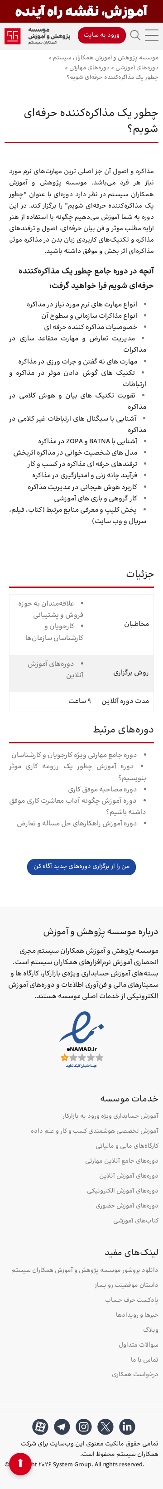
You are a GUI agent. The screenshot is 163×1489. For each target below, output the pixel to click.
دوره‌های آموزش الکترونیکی (122, 1191)
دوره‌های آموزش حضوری (127, 1206)
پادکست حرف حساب (131, 1300)
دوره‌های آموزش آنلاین (55, 670)
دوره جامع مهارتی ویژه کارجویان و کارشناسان (74, 755)
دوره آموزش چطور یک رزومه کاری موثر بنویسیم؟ (77, 772)
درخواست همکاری (135, 1375)
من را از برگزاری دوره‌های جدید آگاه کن (82, 866)
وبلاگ (150, 1330)
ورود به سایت (102, 35)
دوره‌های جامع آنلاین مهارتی (121, 1161)
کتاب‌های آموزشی (135, 1221)
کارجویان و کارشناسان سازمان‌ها (54, 632)
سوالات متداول (138, 1345)
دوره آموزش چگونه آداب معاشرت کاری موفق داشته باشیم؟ (77, 807)
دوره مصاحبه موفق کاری (102, 790)
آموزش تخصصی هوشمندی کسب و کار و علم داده (94, 1131)
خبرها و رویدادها (137, 1315)
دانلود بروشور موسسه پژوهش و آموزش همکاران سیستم (84, 1270)
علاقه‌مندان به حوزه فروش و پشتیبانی (50, 610)
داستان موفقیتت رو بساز (126, 1285)
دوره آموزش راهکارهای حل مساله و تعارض (77, 824)
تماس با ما (144, 1360)
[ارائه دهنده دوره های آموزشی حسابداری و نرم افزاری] (37, 36)
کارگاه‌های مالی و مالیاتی (127, 1146)
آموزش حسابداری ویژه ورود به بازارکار (110, 1116)
